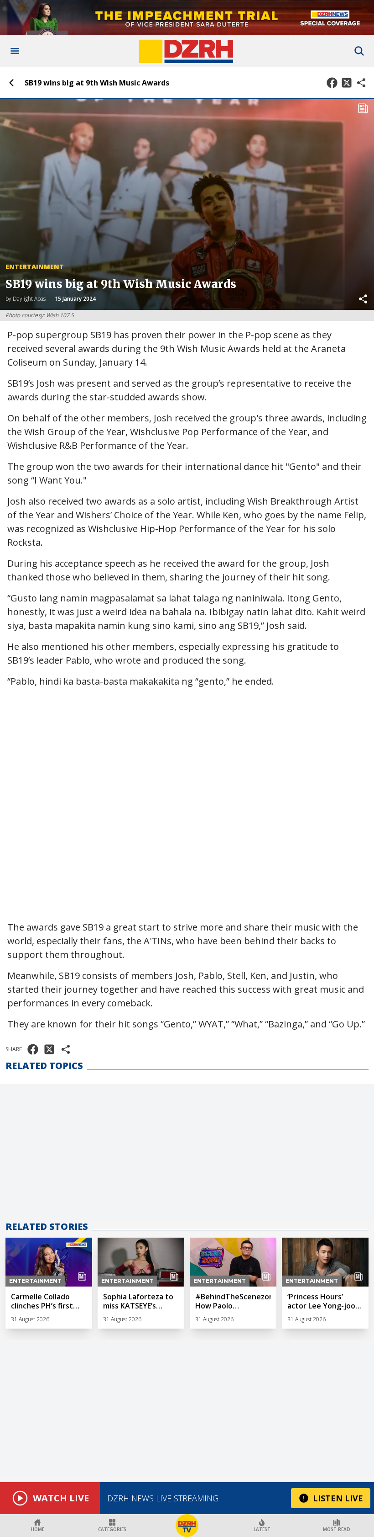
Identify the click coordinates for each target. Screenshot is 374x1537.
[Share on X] (346, 82)
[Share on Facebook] (332, 82)
